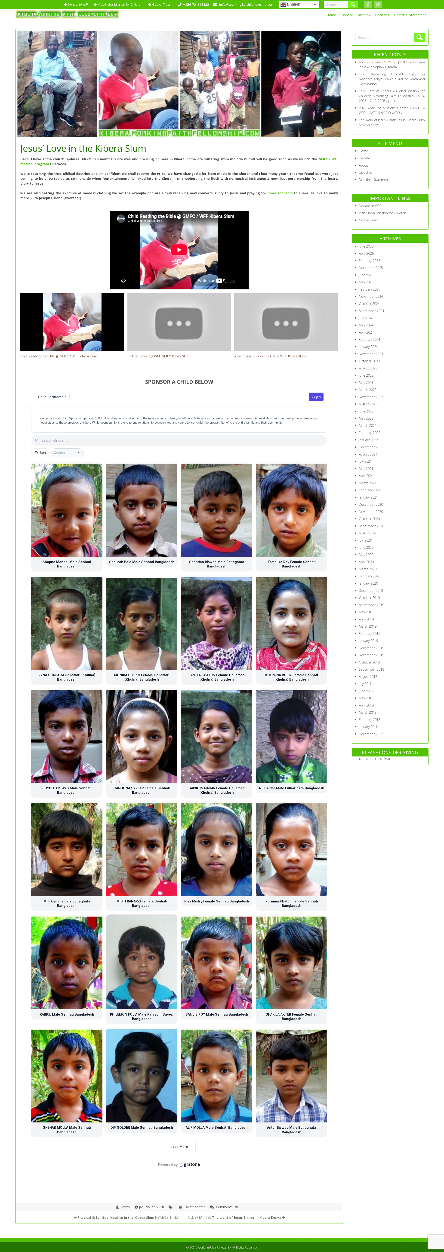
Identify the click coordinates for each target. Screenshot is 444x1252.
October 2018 (369, 662)
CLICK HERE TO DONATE (373, 759)
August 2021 (368, 454)
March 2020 (367, 569)
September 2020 (371, 526)
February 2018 (369, 719)
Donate (347, 14)
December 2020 (371, 504)
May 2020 (366, 554)
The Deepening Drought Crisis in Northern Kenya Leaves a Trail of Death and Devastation (392, 79)
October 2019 (369, 597)
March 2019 (367, 626)
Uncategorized (195, 1207)
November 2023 (371, 354)
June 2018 (366, 691)
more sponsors (281, 193)
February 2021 (369, 490)
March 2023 (367, 389)
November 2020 (371, 511)
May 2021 (366, 468)
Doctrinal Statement (410, 14)
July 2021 (365, 461)
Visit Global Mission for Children (120, 4)
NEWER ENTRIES (128, 1217)
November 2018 (371, 655)
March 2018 (367, 712)
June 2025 (366, 275)
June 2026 (366, 246)
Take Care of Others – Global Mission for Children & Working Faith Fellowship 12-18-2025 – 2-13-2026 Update (392, 96)
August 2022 (368, 404)
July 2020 (365, 540)
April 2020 (366, 562)
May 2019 (366, 612)
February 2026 (369, 260)
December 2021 (371, 447)
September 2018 (371, 669)
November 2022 (371, 397)
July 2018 (365, 684)
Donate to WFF (78, 4)
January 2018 (368, 727)
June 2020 (366, 547)
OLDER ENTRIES (234, 1217)
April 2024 (366, 332)
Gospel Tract (161, 4)
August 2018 (368, 676)
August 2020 (368, 533)
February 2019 (369, 633)
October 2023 (369, 361)
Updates (382, 14)
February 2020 (369, 576)
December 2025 (371, 268)
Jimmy (125, 1207)
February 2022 (369, 433)
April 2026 (366, 253)
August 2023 (368, 368)
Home (331, 14)
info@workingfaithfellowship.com (246, 4)
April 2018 (366, 705)
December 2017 (371, 734)
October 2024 (369, 303)
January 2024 (368, 346)
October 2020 (369, 519)
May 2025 (366, 282)
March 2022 (367, 425)
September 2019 (371, 605)
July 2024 (365, 318)
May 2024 (366, 325)
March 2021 (367, 483)
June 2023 (366, 375)
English (293, 4)
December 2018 (371, 648)
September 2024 (371, 311)
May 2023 (366, 382)
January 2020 (368, 583)
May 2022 (366, 418)
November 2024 (371, 296)
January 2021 (368, 497)
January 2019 (368, 640)
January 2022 (368, 440)
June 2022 (366, 411)
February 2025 (369, 289)
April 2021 (366, 476)
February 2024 (369, 339)
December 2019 (371, 590)
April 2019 (366, 619)
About (363, 14)
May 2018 (366, 698)
